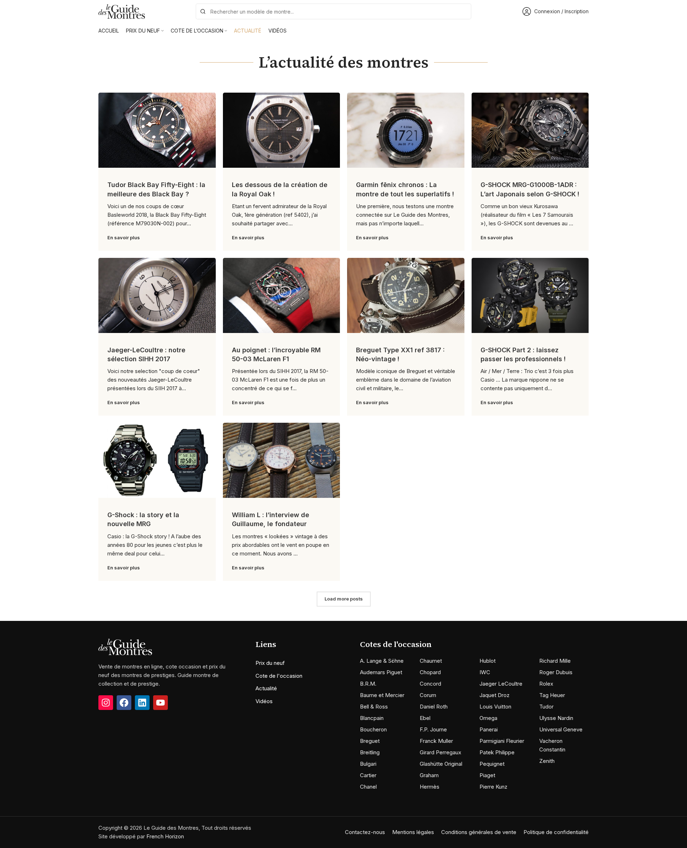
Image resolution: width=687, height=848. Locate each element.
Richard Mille (555, 660)
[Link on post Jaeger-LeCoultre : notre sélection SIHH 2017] (157, 295)
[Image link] (125, 646)
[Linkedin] (142, 702)
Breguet (370, 740)
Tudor (546, 706)
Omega (488, 718)
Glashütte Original (441, 763)
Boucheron (373, 729)
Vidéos (264, 701)
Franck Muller (436, 740)
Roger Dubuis (555, 672)
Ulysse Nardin (556, 718)
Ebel (425, 718)
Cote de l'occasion (278, 675)
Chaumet (431, 660)
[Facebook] (124, 702)
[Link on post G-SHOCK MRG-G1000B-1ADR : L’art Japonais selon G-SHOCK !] (530, 130)
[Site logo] (121, 11)
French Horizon (165, 836)
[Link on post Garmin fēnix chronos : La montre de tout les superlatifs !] (405, 130)
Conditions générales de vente (478, 832)
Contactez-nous (365, 832)
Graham (429, 775)
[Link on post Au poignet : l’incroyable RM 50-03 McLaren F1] (281, 295)
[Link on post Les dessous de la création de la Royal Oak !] (281, 130)
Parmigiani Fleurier (501, 740)
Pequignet (492, 763)
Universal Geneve (561, 729)
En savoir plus (123, 237)
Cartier (368, 775)
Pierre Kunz (493, 786)
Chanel (368, 786)
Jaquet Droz (494, 695)
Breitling (370, 752)
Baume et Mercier (382, 695)
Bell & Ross (374, 706)
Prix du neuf (270, 663)
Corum (428, 695)
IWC (484, 672)
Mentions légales (413, 832)
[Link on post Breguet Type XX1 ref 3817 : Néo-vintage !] (405, 295)
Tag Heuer (552, 695)
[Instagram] (105, 702)
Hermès (429, 786)
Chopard (430, 672)
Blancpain (372, 718)
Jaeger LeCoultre (500, 683)
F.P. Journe (433, 729)
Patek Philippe (497, 752)
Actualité (266, 688)
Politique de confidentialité (556, 832)
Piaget (487, 775)
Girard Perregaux (440, 752)
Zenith (547, 761)
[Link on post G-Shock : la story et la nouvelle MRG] (157, 460)
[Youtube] (160, 702)
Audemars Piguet (381, 672)
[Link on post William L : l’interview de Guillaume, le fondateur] (281, 460)
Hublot (487, 660)
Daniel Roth (434, 706)
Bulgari (368, 763)
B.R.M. (368, 683)
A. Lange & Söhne (382, 660)
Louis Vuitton (495, 706)
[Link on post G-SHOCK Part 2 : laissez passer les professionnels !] (530, 295)
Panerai (488, 729)
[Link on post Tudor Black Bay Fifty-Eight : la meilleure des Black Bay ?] (157, 130)
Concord (430, 683)
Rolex (546, 683)
